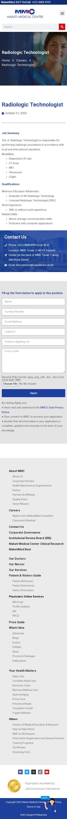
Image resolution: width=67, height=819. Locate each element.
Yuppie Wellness (22, 712)
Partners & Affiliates (24, 494)
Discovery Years (22, 685)
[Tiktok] (40, 772)
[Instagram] (33, 772)
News (16, 651)
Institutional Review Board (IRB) (30, 538)
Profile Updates (21, 606)
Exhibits (17, 647)
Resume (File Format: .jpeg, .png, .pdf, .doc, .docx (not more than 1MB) (33, 378)
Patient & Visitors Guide (25, 575)
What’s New (16, 627)
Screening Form (21, 752)
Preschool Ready (22, 703)
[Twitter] (27, 772)
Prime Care (19, 699)
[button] (62, 13)
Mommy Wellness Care (25, 690)
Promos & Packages (24, 656)
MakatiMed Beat (20, 549)
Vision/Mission (21, 503)
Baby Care (18, 676)
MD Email (18, 602)
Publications (19, 660)
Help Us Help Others (24, 729)
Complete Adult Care (24, 680)
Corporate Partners (23, 481)
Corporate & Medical (24, 520)
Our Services (18, 570)
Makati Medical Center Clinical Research (36, 544)
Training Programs (23, 743)
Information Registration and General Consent (38, 738)
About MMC (17, 471)
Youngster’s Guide (23, 708)
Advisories (18, 633)
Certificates (19, 747)
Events (16, 642)
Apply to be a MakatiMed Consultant (33, 515)
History (16, 490)
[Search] (62, 27)
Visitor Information (23, 590)
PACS (16, 615)
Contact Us (16, 527)
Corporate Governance (24, 532)
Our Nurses (16, 564)
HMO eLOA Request (24, 733)
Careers (21, 60)
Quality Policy (20, 499)
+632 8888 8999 (41, 2)
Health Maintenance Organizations (32, 485)
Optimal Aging (21, 694)
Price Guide (17, 622)
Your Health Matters (22, 670)
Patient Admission (23, 581)
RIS (14, 611)
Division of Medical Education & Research (36, 724)
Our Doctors (17, 558)
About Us (18, 476)
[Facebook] (20, 772)
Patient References (23, 585)
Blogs (16, 637)
